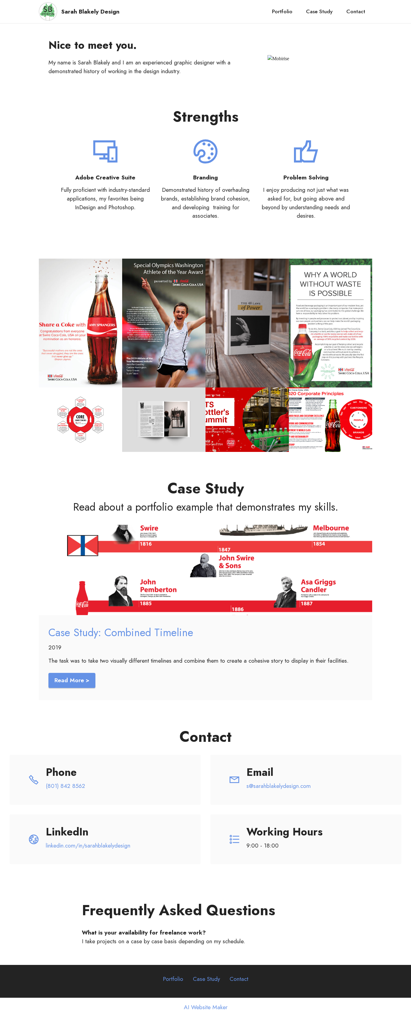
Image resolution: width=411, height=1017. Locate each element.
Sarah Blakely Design (90, 11)
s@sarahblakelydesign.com (300, 786)
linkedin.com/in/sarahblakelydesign (88, 845)
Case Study (319, 11)
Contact (355, 11)
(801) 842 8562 (66, 786)
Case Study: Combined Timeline (120, 632)
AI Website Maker (205, 1007)
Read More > (71, 680)
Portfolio (282, 11)
